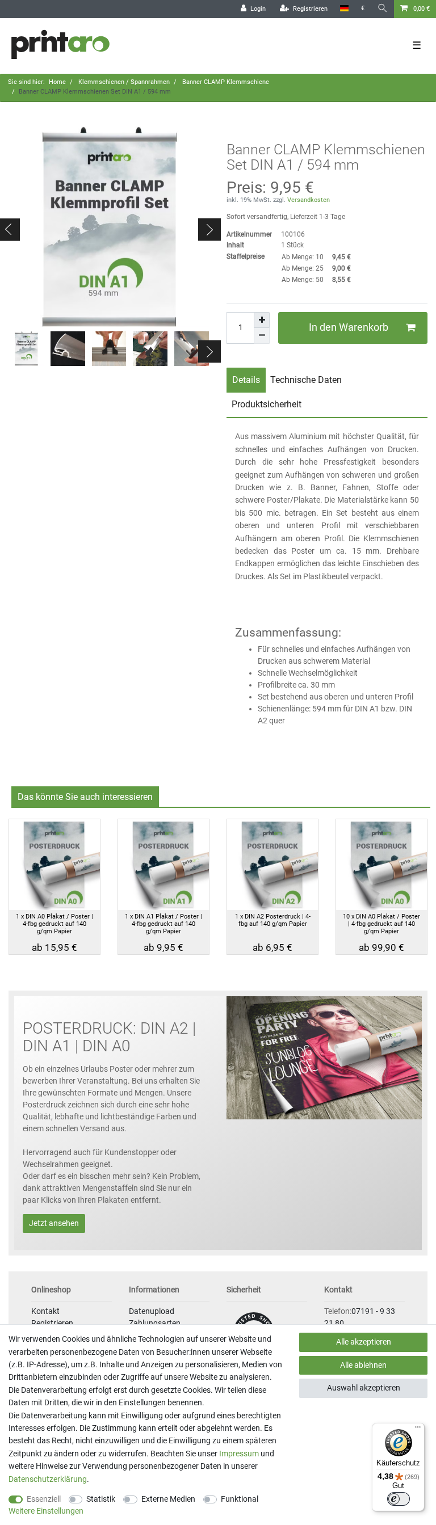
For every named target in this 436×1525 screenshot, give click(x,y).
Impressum (239, 1453)
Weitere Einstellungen (46, 1510)
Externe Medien (168, 1498)
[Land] (344, 9)
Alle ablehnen (363, 1365)
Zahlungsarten (155, 1323)
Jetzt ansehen (54, 1223)
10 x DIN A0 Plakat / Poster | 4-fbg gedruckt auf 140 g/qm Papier (381, 924)
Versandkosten (308, 200)
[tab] (246, 380)
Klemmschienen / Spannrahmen (123, 82)
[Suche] (382, 9)
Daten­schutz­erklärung (48, 1479)
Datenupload (151, 1311)
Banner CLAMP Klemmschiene (225, 82)
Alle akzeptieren (363, 1341)
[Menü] (418, 1429)
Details (246, 379)
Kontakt (45, 1311)
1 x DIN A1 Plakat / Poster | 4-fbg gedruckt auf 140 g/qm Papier (163, 924)
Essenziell (44, 1498)
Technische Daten (306, 379)
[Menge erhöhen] (262, 320)
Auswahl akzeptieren (363, 1387)
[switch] (398, 1499)
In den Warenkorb (348, 327)
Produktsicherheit (266, 404)
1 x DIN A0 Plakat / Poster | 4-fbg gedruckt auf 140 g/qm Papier (54, 924)
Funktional (239, 1498)
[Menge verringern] (262, 336)
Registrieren (52, 1323)
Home (57, 82)
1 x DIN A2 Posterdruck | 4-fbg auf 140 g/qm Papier (273, 920)
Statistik (100, 1498)
